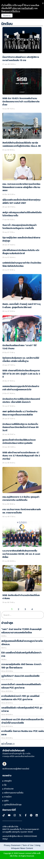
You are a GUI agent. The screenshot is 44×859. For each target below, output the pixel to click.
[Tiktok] (3, 815)
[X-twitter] (20, 815)
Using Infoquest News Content (25, 846)
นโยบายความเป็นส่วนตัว (23, 8)
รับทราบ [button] (7, 15)
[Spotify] (31, 815)
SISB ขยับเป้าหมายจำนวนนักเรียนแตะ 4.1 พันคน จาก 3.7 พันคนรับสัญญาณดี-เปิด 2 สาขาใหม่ (21, 456)
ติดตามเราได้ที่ (9, 810)
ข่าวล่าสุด (7, 623)
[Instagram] (14, 815)
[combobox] (22, 615)
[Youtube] (9, 815)
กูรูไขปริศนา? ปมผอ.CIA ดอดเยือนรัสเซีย (20, 676)
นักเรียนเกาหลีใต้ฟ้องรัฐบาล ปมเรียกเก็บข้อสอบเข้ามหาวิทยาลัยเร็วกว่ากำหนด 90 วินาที (20, 427)
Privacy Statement (12, 845)
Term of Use (27, 845)
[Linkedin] (36, 815)
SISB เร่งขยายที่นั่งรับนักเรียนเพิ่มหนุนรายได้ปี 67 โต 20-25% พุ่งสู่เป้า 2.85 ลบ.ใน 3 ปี (21, 374)
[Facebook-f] (25, 815)
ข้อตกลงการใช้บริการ (10, 11)
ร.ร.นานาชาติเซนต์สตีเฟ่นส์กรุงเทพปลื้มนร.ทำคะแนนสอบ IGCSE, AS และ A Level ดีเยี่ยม (21, 554)
